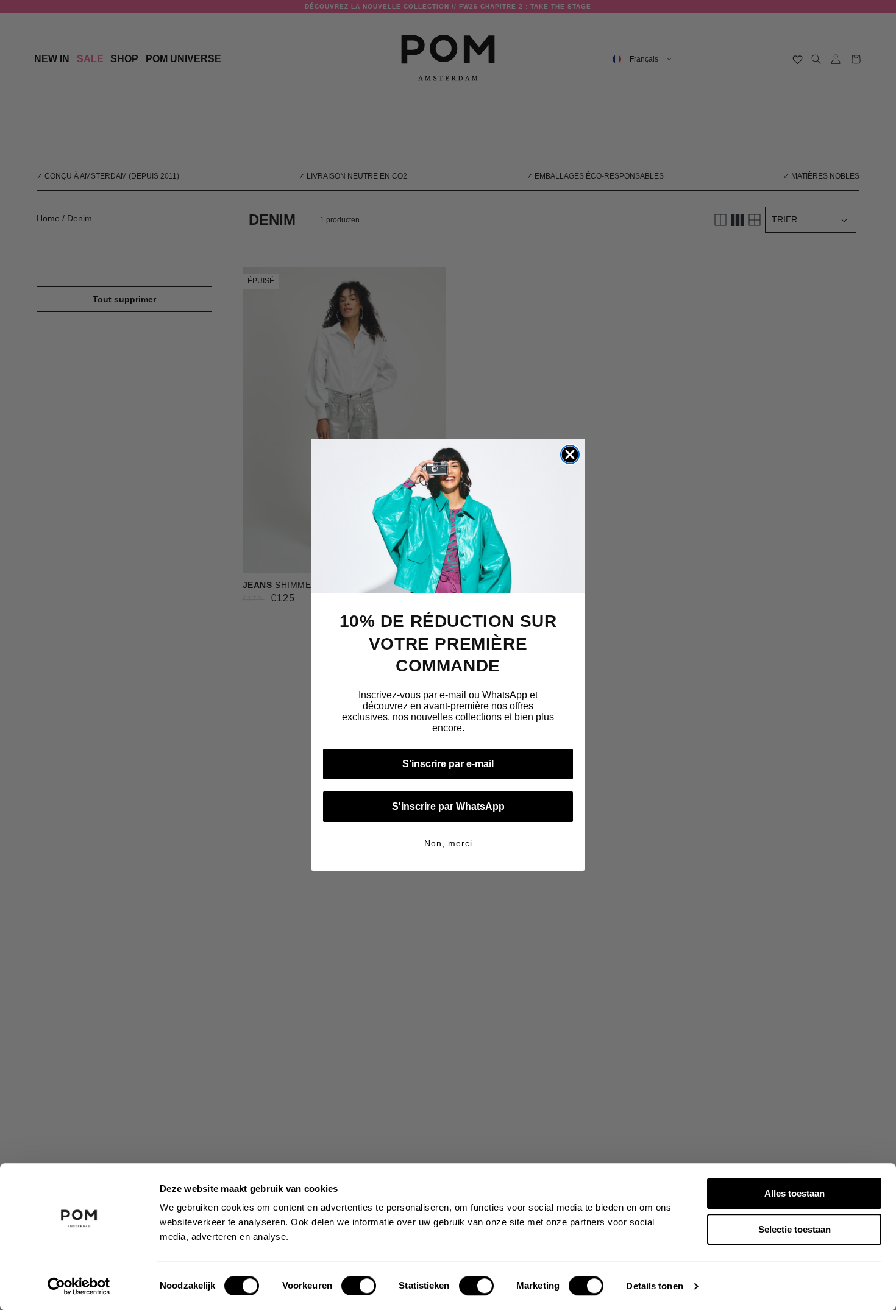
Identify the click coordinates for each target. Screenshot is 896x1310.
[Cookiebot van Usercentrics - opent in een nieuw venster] (79, 1286)
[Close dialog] (570, 454)
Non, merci (448, 843)
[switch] (358, 1285)
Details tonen (654, 1286)
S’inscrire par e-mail (448, 764)
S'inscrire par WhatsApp (448, 806)
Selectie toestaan (794, 1229)
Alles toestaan (794, 1193)
